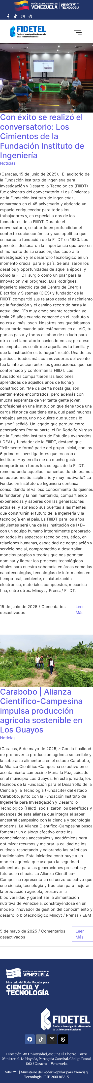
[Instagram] (23, 16)
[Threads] (30, 16)
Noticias (7, 163)
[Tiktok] (15, 16)
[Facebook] (30, 1039)
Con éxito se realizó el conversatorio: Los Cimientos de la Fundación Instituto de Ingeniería (42, 136)
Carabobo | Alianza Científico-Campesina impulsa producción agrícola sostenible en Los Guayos (41, 711)
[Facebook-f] (8, 16)
